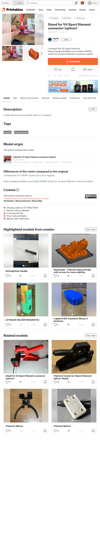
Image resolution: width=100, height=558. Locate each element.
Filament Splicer (62, 426)
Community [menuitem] (60, 9)
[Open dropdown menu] (96, 24)
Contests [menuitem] (72, 9)
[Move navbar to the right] (96, 10)
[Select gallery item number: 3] (28, 265)
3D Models (54, 18)
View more (90, 229)
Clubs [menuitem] (49, 9)
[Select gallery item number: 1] (23, 265)
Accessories (81, 18)
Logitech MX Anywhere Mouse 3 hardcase (71, 319)
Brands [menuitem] (82, 9)
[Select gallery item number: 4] (29, 314)
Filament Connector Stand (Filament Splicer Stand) (73, 377)
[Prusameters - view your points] (82, 3)
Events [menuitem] (92, 9)
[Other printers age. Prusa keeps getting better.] (73, 86)
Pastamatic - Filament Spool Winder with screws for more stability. (72, 270)
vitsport (7, 132)
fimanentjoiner (21, 132)
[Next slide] (41, 53)
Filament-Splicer (14, 426)
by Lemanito (18, 159)
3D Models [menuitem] (30, 9)
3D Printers (67, 18)
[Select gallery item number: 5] (30, 371)
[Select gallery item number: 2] (26, 265)
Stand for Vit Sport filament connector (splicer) (25, 377)
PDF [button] (93, 109)
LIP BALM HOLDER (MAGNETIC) (22, 320)
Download (74, 61)
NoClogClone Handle (16, 271)
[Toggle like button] (7, 275)
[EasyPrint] (76, 3)
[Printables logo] (12, 9)
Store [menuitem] (40, 9)
